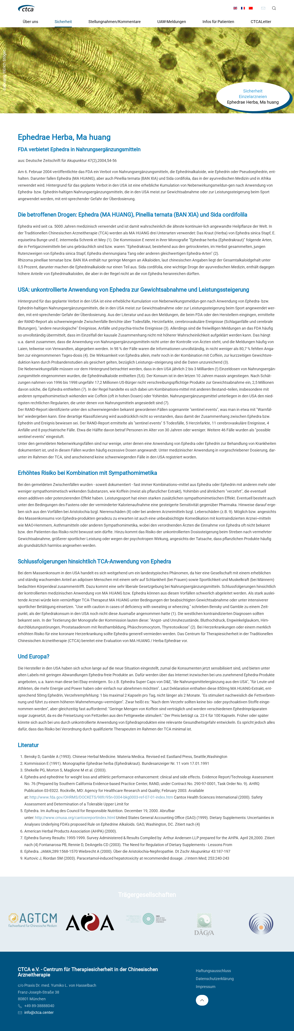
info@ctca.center (39, 1012)
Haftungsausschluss (213, 970)
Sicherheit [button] (63, 21)
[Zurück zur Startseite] (26, 8)
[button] (274, 8)
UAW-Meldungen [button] (171, 21)
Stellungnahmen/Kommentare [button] (114, 21)
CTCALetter (261, 21)
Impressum (205, 986)
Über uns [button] (30, 21)
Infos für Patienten (218, 21)
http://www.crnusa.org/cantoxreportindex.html (75, 817)
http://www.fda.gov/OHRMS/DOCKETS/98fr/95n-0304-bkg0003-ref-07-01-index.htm (101, 797)
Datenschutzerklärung (215, 978)
